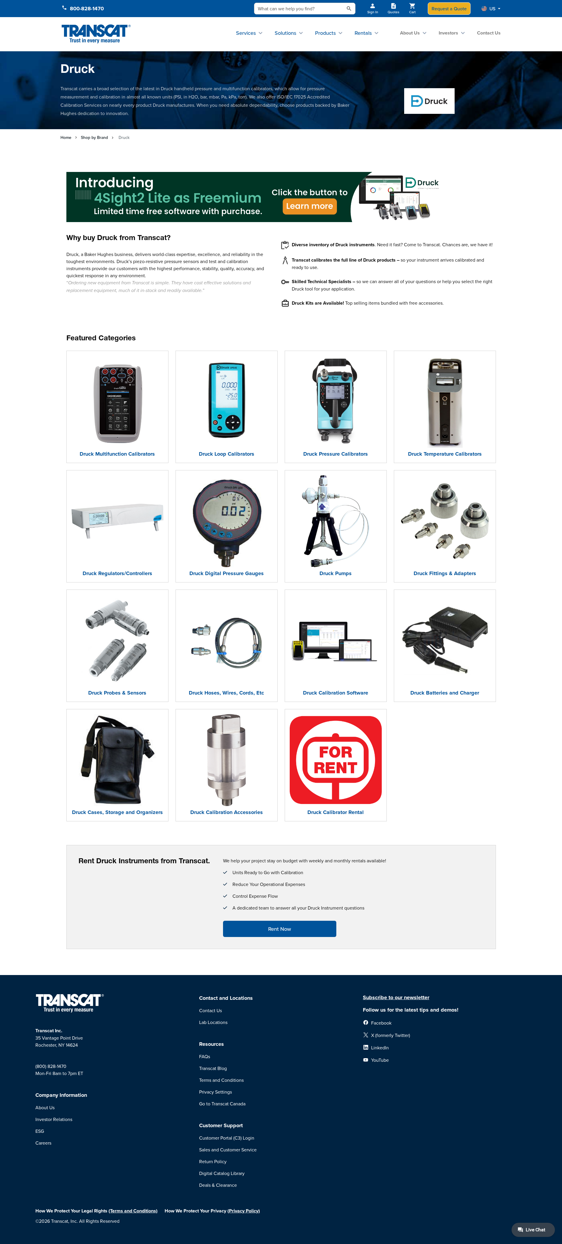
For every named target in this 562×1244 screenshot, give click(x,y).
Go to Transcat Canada (222, 1103)
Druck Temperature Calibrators (445, 454)
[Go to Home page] (96, 34)
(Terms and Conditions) (133, 1210)
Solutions (285, 33)
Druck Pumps (335, 573)
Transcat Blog (213, 1068)
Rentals (363, 33)
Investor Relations (53, 1119)
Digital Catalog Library (222, 1173)
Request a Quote (449, 8)
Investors (448, 32)
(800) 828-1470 (50, 1066)
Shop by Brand (94, 137)
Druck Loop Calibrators (226, 454)
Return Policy (213, 1161)
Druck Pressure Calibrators (335, 454)
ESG (39, 1131)
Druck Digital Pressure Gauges (226, 573)
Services (246, 33)
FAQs (204, 1056)
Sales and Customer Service (228, 1149)
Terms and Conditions (221, 1080)
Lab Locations (213, 1022)
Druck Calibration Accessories (226, 812)
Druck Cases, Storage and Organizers (117, 812)
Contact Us (489, 32)
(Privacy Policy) (243, 1210)
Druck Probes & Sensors (117, 693)
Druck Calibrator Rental (335, 812)
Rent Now (279, 929)
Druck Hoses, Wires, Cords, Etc (226, 693)
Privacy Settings (215, 1092)
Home (65, 137)
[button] (491, 9)
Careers (43, 1143)
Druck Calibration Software (335, 693)
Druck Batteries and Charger (444, 693)
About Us (410, 32)
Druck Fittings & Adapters (445, 573)
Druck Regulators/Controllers (117, 573)
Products (325, 33)
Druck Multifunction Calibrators (117, 454)
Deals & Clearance (218, 1185)
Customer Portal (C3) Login (226, 1138)
